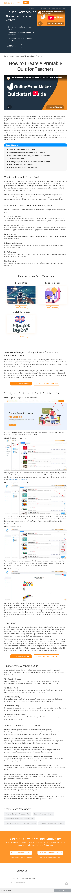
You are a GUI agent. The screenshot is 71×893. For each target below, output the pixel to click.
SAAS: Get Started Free (21, 853)
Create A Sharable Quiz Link (43, 814)
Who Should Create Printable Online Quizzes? (27, 152)
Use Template (21, 307)
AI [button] (37, 8)
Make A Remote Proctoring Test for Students (21, 823)
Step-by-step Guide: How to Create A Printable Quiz (30, 161)
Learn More (21, 883)
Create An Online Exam (21, 383)
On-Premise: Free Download (46, 383)
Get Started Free (13, 46)
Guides (11, 56)
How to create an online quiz (18, 479)
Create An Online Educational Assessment (20, 819)
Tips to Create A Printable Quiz (21, 164)
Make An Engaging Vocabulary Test (18, 814)
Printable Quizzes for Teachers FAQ (23, 167)
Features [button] (30, 8)
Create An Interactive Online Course (52, 823)
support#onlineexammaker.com (25, 878)
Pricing (43, 8)
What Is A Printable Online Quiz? (22, 150)
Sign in (18, 2)
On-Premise (53, 8)
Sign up (26, 2)
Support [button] (62, 8)
